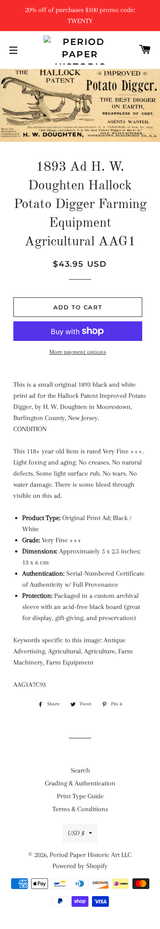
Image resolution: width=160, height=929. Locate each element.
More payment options (77, 351)
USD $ (76, 833)
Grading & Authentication (80, 783)
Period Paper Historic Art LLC (91, 855)
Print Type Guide (80, 796)
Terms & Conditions (80, 809)
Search (80, 770)
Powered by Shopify (80, 866)
